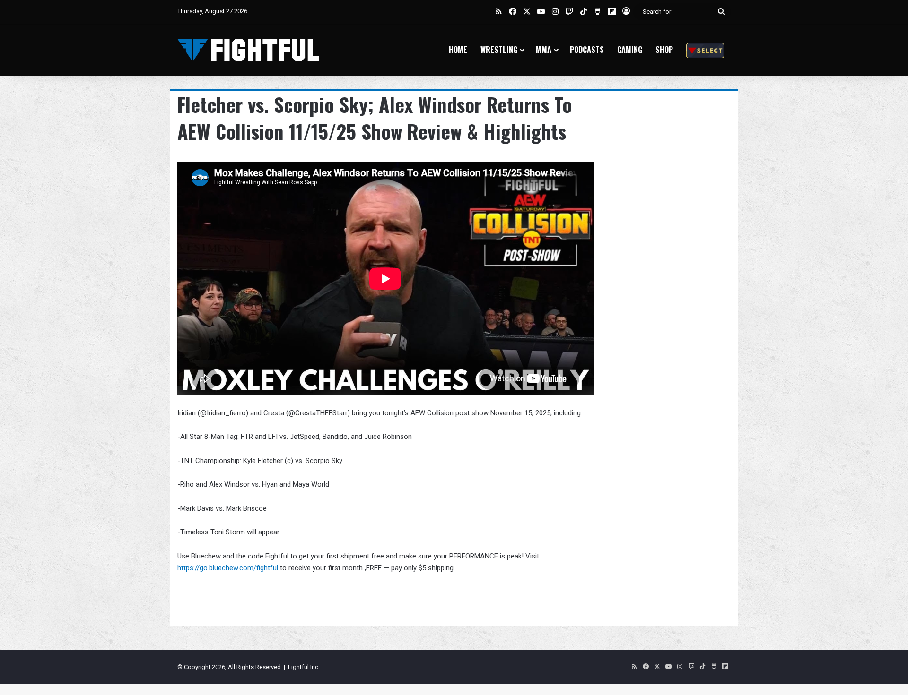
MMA (543, 49)
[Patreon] (705, 50)
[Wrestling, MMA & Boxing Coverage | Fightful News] (248, 50)
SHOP (664, 49)
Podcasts (587, 49)
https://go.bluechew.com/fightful (227, 568)
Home (458, 49)
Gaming (629, 49)
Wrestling (498, 49)
